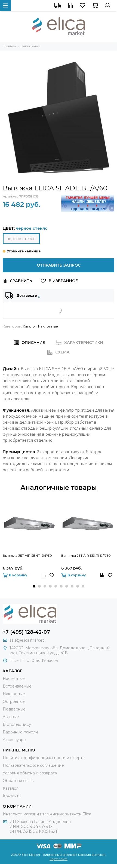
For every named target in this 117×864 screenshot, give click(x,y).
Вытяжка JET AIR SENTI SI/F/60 (86, 555)
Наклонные (48, 326)
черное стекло (21, 238)
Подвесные (14, 709)
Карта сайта (58, 859)
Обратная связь (18, 780)
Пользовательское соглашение (33, 765)
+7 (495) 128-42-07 (26, 632)
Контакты (12, 796)
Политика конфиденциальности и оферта (44, 757)
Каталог (29, 326)
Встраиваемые (17, 686)
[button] (34, 586)
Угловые (11, 716)
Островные (14, 701)
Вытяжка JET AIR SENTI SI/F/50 (27, 555)
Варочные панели (20, 732)
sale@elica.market (27, 640)
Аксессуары (14, 739)
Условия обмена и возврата (30, 773)
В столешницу (17, 724)
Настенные (14, 678)
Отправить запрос (59, 265)
